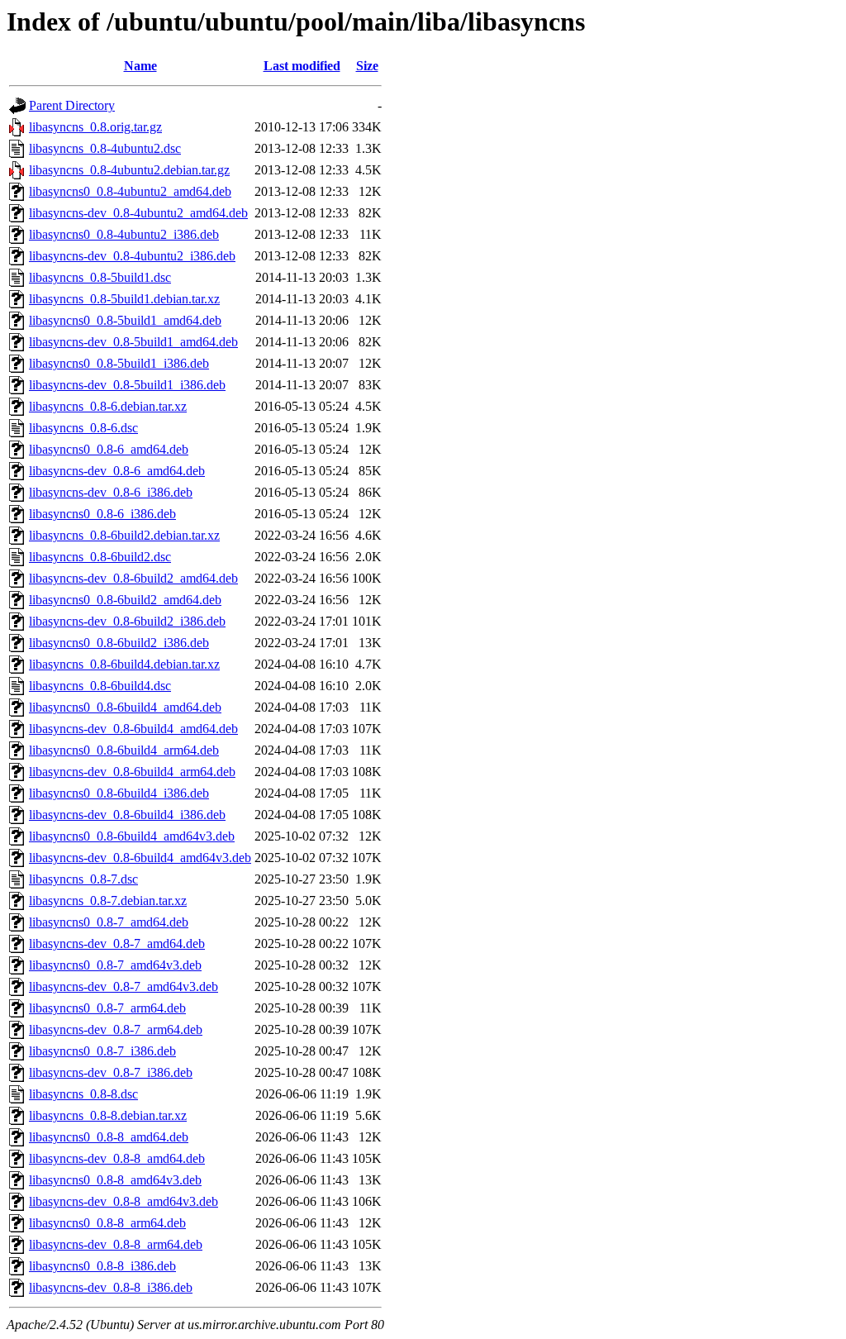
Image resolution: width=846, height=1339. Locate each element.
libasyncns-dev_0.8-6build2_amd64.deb (133, 578)
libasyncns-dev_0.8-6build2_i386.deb (127, 621)
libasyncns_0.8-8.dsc (83, 1094)
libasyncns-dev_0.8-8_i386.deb (110, 1287)
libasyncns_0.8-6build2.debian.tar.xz (124, 535)
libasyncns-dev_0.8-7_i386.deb (110, 1072)
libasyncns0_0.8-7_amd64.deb (108, 922)
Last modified (302, 66)
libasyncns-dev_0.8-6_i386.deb (110, 492)
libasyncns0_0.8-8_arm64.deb (107, 1223)
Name (140, 66)
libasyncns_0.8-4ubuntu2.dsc (105, 148)
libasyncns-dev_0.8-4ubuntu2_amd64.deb (138, 213)
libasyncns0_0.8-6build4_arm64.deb (124, 750)
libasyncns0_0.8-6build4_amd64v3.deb (132, 836)
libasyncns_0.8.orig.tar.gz (95, 127)
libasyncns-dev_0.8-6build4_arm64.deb (132, 772)
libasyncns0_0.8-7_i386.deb (102, 1051)
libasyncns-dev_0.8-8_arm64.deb (115, 1244)
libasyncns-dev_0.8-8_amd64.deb (117, 1158)
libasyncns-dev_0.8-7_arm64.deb (115, 1029)
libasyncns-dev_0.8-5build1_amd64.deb (133, 342)
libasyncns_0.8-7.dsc (83, 879)
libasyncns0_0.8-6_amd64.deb (108, 449)
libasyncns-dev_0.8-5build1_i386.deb (127, 385)
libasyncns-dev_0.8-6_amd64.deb (117, 471)
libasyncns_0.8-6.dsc (83, 428)
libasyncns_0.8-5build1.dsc (100, 277)
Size (367, 66)
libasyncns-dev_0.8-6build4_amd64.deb (133, 729)
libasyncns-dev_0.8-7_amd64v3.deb (123, 986)
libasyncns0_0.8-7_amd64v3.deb (115, 965)
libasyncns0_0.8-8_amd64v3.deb (115, 1180)
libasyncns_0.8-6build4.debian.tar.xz (124, 664)
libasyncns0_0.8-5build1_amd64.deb (125, 320)
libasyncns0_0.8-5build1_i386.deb (119, 363)
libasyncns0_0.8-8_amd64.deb (108, 1137)
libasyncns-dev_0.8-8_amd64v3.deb (123, 1201)
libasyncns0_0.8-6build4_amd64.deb (125, 707)
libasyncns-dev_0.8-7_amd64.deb (117, 943)
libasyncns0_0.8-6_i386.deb (102, 514)
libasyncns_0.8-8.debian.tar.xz (108, 1115)
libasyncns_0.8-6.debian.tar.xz (108, 406)
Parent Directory (72, 105)
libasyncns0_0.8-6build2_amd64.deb (125, 600)
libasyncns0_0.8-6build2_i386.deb (119, 643)
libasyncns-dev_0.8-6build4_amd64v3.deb (140, 858)
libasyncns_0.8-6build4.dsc (100, 686)
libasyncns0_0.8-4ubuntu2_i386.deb (124, 234)
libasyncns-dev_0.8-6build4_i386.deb (127, 815)
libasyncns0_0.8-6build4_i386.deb (119, 793)
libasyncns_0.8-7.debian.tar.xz (108, 900)
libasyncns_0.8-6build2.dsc (100, 557)
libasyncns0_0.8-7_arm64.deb (107, 1008)
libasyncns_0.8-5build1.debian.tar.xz (124, 299)
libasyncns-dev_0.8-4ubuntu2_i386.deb (132, 256)
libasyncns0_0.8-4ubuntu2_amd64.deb (130, 191)
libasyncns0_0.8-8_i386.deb (102, 1266)
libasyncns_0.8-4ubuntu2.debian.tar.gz (129, 170)
